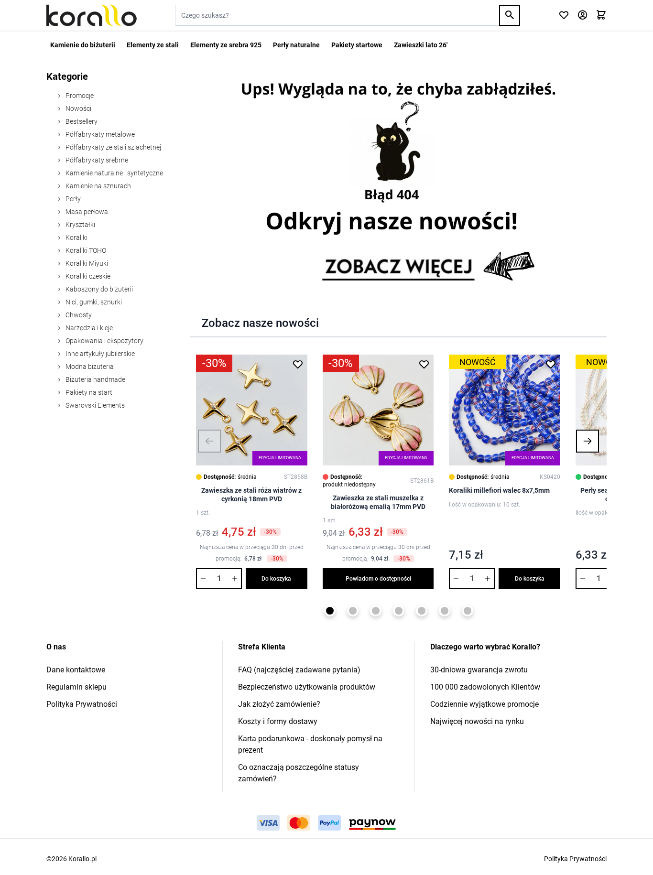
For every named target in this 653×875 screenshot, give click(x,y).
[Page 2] (353, 611)
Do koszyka (276, 578)
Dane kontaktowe (75, 669)
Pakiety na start (88, 392)
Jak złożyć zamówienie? (279, 704)
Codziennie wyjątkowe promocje (484, 704)
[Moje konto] (582, 15)
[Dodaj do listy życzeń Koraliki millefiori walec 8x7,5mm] (550, 364)
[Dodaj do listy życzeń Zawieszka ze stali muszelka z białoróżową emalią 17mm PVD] (424, 364)
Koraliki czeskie (87, 276)
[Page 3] (376, 611)
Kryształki (79, 224)
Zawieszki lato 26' (420, 45)
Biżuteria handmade (94, 379)
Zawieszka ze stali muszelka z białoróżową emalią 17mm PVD (378, 502)
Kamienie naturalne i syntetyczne (113, 173)
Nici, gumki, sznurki (93, 302)
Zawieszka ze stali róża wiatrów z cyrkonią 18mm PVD (251, 494)
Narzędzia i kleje (88, 328)
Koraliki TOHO (85, 250)
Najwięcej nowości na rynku (477, 721)
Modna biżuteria (89, 366)
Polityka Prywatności (81, 704)
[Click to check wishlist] (563, 15)
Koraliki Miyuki (86, 263)
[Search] (509, 15)
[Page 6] (444, 611)
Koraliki (75, 237)
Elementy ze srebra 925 (225, 45)
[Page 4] (399, 611)
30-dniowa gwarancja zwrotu (479, 669)
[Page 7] (467, 611)
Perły (72, 199)
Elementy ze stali (153, 45)
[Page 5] (421, 611)
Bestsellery (81, 121)
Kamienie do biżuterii (82, 45)
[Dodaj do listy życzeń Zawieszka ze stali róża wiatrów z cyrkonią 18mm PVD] (298, 364)
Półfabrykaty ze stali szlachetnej (112, 147)
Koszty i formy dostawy (277, 721)
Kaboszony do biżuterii (98, 289)
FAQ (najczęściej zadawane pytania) (299, 669)
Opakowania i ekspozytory (103, 341)
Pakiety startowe (356, 45)
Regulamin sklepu (76, 686)
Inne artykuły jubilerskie (99, 353)
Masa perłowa (86, 212)
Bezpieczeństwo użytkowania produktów (306, 686)
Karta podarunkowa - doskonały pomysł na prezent (310, 744)
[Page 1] (330, 611)
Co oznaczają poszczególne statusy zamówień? (298, 773)
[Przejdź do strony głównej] (91, 15)
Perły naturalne (296, 45)
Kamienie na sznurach (97, 186)
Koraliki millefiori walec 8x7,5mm (499, 490)
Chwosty (78, 315)
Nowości (77, 108)
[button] (209, 441)
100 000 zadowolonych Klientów (485, 686)
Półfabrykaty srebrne (96, 160)
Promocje (79, 95)
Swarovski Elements (94, 405)
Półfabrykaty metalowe (99, 134)
